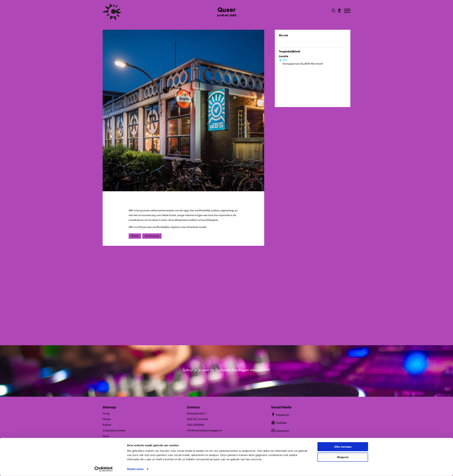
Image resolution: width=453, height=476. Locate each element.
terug (106, 413)
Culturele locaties (114, 430)
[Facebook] (322, 46)
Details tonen (135, 469)
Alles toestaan (343, 446)
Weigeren (343, 456)
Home (107, 419)
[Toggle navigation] (347, 11)
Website (290, 46)
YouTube (281, 423)
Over (106, 436)
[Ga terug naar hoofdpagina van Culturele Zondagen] (112, 12)
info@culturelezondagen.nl (204, 430)
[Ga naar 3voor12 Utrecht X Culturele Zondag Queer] (140, 302)
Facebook (282, 415)
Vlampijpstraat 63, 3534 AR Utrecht (302, 61)
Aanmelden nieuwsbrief (226, 390)
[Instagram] (336, 46)
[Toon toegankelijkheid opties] (339, 10)
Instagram (282, 430)
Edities (107, 424)
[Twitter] (308, 46)
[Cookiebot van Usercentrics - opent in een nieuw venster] (103, 469)
